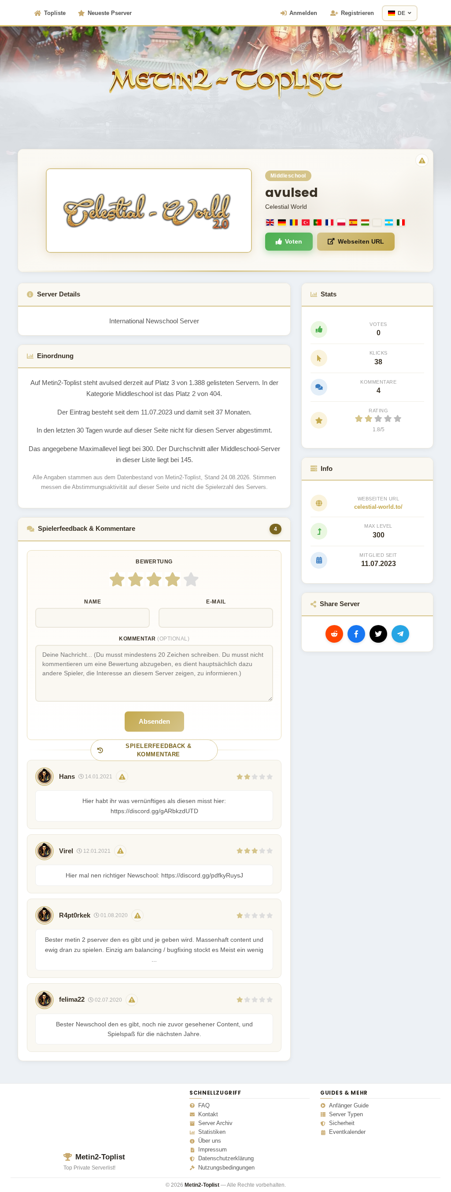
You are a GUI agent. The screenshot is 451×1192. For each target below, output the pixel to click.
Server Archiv (215, 1123)
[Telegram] (400, 634)
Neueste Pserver (110, 13)
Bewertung (154, 562)
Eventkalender (347, 1132)
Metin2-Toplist (100, 1157)
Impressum (212, 1150)
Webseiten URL (361, 241)
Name (92, 602)
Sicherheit (342, 1123)
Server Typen (346, 1114)
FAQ (204, 1106)
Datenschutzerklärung (226, 1158)
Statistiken (212, 1132)
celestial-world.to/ (378, 506)
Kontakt (208, 1114)
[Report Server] (422, 160)
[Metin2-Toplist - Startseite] (226, 70)
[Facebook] (356, 634)
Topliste (55, 13)
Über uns (209, 1141)
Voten (293, 241)
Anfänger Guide (349, 1106)
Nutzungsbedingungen (226, 1168)
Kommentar (154, 639)
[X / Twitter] (378, 634)
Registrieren (357, 13)
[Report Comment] (122, 776)
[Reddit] (334, 634)
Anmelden (303, 13)
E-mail (216, 602)
